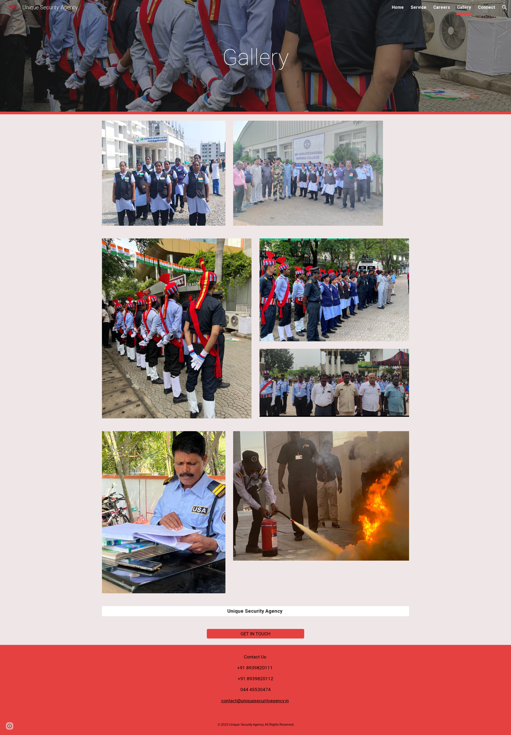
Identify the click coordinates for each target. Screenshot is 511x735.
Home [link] (398, 7)
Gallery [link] (464, 7)
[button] (504, 7)
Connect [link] (486, 7)
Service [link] (418, 7)
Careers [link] (441, 7)
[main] (255, 57)
